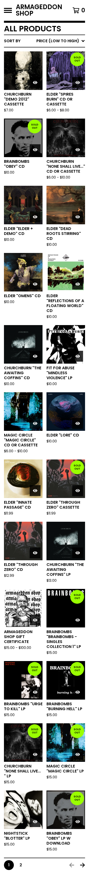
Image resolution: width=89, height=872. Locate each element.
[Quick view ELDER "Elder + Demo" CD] (35, 216)
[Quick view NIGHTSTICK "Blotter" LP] (35, 821)
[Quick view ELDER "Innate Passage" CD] (35, 490)
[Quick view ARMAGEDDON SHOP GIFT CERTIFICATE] (35, 620)
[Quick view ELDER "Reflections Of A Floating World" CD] (77, 284)
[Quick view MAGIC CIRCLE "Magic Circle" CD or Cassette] (35, 423)
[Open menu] (8, 10)
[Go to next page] (82, 865)
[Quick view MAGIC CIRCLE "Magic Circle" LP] (77, 754)
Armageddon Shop (39, 10)
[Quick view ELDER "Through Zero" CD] (35, 552)
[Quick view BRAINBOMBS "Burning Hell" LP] (77, 692)
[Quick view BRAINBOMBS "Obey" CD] (35, 149)
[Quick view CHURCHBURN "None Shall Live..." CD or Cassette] (77, 149)
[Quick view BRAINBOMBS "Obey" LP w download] (77, 821)
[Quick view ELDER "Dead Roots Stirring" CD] (77, 216)
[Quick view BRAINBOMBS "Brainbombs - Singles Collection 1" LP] (77, 620)
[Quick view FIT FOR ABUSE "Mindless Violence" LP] (77, 356)
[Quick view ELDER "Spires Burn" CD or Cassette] (77, 82)
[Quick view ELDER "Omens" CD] (35, 284)
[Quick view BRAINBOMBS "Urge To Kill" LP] (35, 692)
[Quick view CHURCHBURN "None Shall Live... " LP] (35, 754)
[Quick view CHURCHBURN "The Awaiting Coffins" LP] (77, 552)
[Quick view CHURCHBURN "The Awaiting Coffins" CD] (35, 356)
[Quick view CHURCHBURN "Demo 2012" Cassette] (35, 82)
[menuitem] (44, 41)
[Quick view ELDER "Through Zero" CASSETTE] (77, 490)
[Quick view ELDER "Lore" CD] (77, 423)
